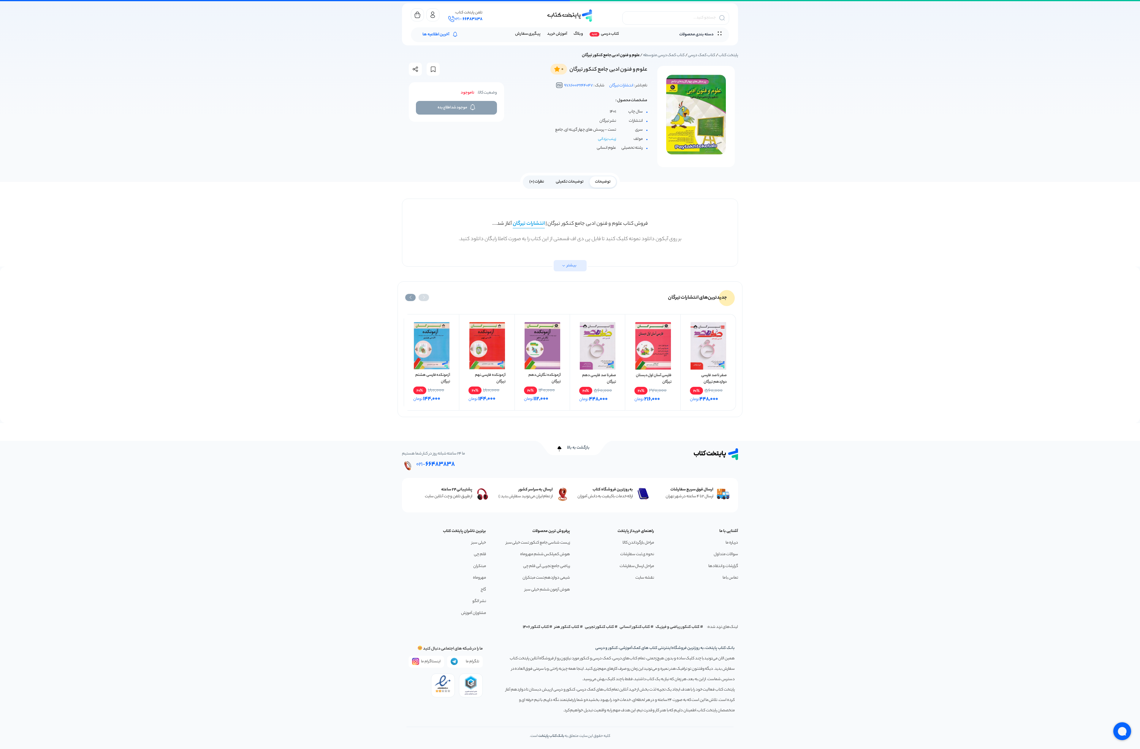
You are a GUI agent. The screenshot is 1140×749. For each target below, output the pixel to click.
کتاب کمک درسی (701, 55)
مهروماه (479, 577)
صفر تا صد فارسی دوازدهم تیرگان (714, 378)
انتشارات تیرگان (621, 85)
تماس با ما (730, 577)
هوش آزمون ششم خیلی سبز (547, 589)
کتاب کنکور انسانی (635, 627)
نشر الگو (479, 601)
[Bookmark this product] (433, 69)
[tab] (603, 181)
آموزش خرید (557, 34)
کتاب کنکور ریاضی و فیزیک (677, 627)
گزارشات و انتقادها (723, 566)
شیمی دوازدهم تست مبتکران (546, 577)
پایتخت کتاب (728, 55)
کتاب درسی (610, 34)
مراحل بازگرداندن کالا (638, 542)
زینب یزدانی (607, 139)
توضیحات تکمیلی (570, 181)
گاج (483, 589)
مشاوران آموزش (473, 613)
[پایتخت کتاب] (570, 15)
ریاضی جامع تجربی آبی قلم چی (546, 566)
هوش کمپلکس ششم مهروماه (545, 554)
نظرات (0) (536, 181)
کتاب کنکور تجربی (599, 627)
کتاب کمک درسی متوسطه (664, 55)
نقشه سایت (644, 577)
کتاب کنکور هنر (566, 627)
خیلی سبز (478, 542)
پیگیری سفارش (528, 34)
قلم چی (480, 554)
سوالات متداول (726, 554)
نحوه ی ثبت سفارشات (637, 554)
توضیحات (603, 181)
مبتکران (479, 566)
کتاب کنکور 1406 (536, 627)
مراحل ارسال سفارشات (637, 566)
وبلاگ (578, 34)
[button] (424, 297)
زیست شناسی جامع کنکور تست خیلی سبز (538, 542)
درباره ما (732, 542)
